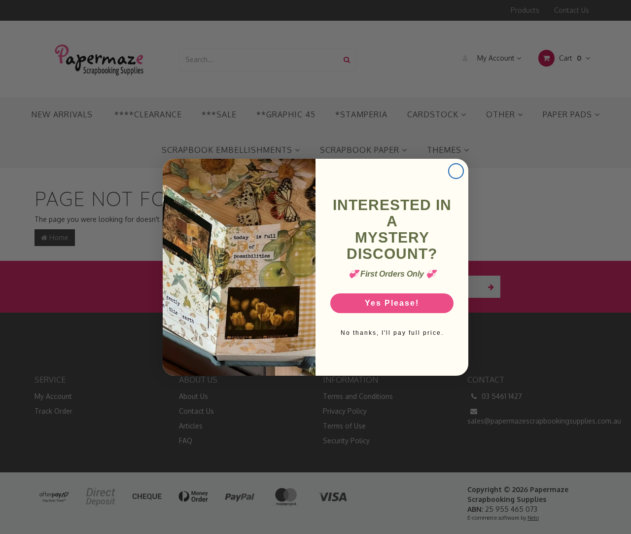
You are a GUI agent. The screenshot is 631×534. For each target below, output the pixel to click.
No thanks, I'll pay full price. (392, 332)
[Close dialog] (456, 171)
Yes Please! (392, 303)
